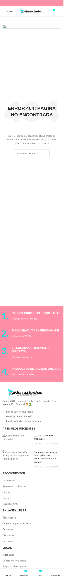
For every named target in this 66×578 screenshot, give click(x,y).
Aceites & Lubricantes (14, 486)
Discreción (8, 535)
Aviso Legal (8, 554)
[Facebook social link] (21, 3)
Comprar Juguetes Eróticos (17, 523)
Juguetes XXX (10, 503)
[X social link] (25, 3)
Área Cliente (9, 517)
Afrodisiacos (9, 480)
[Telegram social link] (42, 3)
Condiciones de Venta (14, 560)
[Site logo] (32, 11)
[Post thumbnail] (17, 439)
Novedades (9, 540)
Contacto (8, 529)
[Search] (60, 11)
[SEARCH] (46, 153)
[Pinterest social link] (29, 3)
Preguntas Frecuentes (14, 566)
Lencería (7, 492)
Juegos (6, 497)
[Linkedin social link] (34, 3)
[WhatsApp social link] (38, 3)
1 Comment (52, 443)
